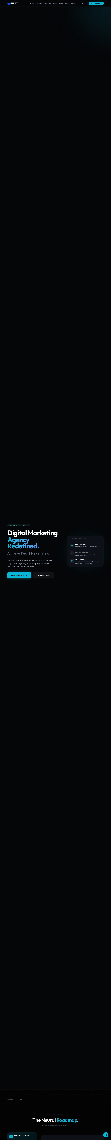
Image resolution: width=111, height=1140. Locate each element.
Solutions (39, 3)
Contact (72, 3)
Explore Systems (43, 575)
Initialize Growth (17, 575)
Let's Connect (96, 3)
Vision (61, 3)
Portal (84, 3)
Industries (48, 3)
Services (32, 3)
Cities (55, 3)
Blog (66, 3)
